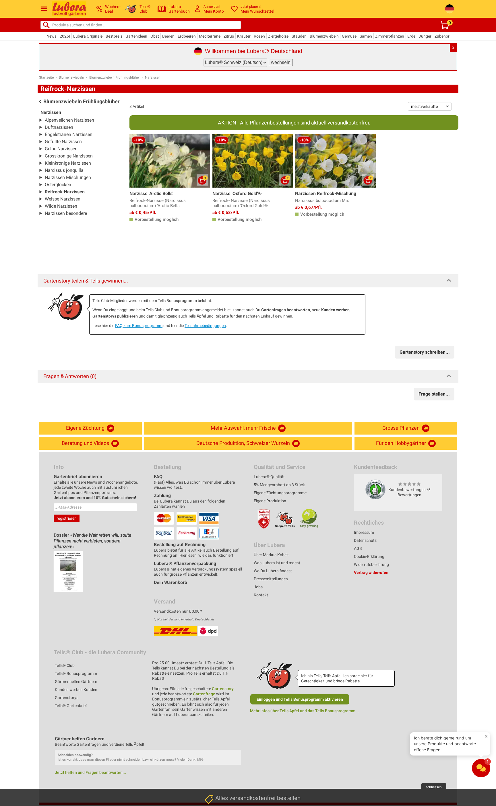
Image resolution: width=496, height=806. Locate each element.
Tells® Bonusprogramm (76, 673)
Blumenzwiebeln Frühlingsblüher (114, 77)
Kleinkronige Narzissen (68, 163)
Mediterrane (209, 36)
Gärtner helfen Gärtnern (76, 681)
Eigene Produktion (270, 501)
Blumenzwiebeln (324, 36)
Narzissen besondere (66, 213)
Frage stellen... (434, 394)
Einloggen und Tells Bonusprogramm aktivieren (300, 699)
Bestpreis (114, 36)
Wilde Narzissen (61, 206)
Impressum (364, 532)
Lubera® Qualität (269, 476)
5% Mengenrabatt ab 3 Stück (279, 484)
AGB (358, 548)
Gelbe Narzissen (61, 148)
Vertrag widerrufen (371, 572)
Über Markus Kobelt (271, 554)
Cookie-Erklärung (369, 556)
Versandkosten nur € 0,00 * (178, 611)
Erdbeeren (187, 36)
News (51, 36)
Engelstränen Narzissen (68, 134)
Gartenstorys (66, 697)
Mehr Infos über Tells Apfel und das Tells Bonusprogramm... (304, 710)
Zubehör (442, 36)
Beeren (168, 36)
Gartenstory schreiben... (425, 352)
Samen (366, 36)
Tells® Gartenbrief (71, 705)
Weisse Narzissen (62, 199)
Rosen (259, 36)
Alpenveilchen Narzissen (69, 120)
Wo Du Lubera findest (273, 571)
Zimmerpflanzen (389, 36)
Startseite (46, 77)
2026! (65, 36)
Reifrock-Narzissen (65, 191)
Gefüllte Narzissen (63, 141)
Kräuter (244, 36)
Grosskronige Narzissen (69, 156)
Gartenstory (223, 688)
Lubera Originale (87, 36)
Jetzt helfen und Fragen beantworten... (90, 772)
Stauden (299, 36)
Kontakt (261, 595)
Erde (411, 36)
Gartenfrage (204, 694)
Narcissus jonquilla (64, 170)
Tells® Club (65, 665)
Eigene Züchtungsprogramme (280, 492)
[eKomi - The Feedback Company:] (375, 489)
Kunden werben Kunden (76, 689)
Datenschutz (365, 540)
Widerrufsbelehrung (371, 564)
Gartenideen (136, 36)
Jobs (258, 587)
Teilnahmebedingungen (205, 325)
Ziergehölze (278, 36)
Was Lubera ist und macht (277, 562)
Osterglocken (58, 184)
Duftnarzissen (59, 127)
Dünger (424, 36)
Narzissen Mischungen (68, 177)
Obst (154, 36)
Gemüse (349, 36)
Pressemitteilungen (271, 579)
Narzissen (152, 77)
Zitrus (229, 36)
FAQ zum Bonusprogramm (138, 325)
